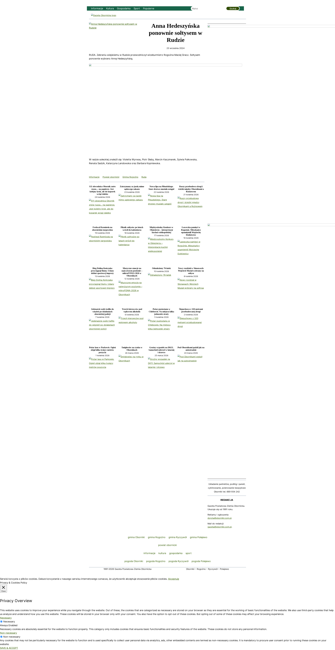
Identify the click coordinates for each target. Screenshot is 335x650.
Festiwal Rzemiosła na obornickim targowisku (102, 228)
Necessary (9, 621)
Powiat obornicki (111, 177)
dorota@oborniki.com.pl (219, 518)
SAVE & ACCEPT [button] (9, 648)
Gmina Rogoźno (130, 177)
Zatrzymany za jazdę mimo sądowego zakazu (132, 187)
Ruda (143, 177)
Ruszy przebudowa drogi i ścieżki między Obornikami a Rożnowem (191, 189)
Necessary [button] (6, 617)
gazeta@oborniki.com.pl (220, 527)
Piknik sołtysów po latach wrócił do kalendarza (132, 228)
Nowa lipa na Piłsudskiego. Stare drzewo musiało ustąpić (161, 187)
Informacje (94, 177)
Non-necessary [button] (8, 633)
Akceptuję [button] (173, 578)
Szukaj (233, 8)
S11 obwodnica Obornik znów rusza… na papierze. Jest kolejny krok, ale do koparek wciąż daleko (102, 190)
